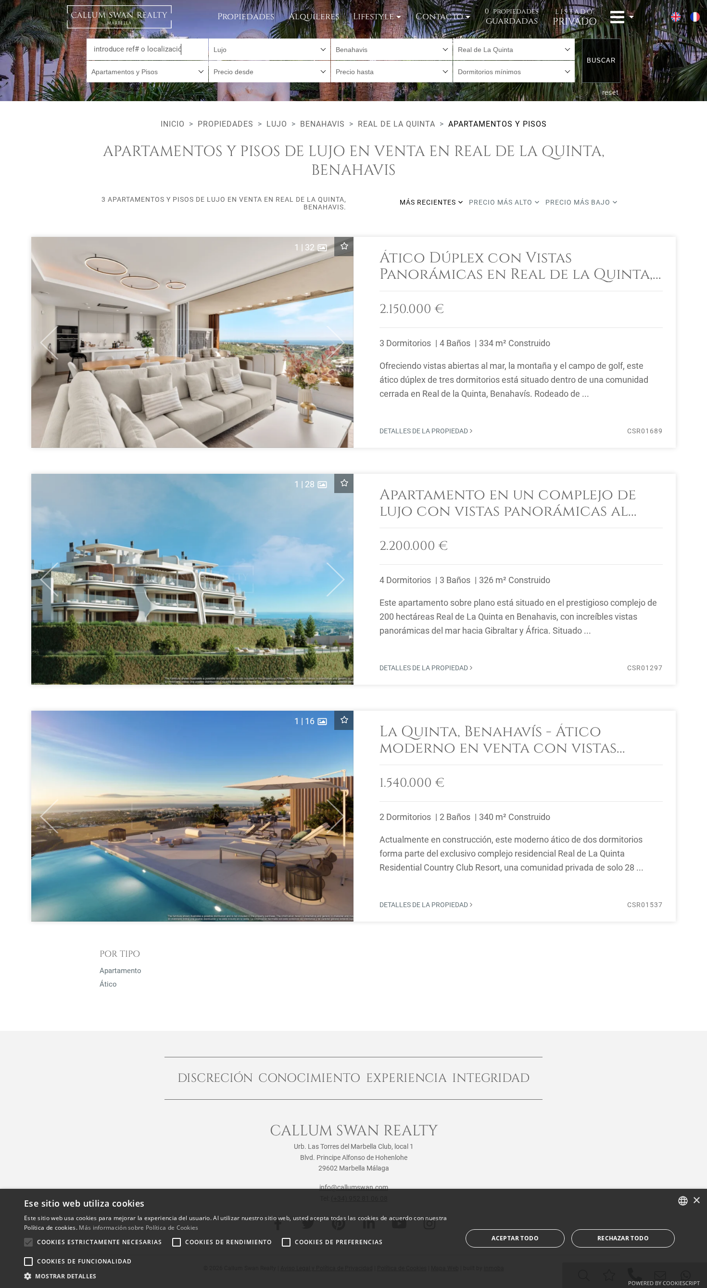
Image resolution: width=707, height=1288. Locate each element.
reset (610, 92)
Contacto (439, 17)
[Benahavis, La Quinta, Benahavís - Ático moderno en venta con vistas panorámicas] (353, 816)
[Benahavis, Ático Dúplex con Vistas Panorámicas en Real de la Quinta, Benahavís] (353, 342)
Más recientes (429, 202)
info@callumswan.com (353, 1187)
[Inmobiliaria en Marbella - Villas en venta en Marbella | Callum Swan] (119, 17)
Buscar (601, 60)
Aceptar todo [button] (515, 1238)
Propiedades (245, 17)
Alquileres (314, 17)
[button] (45, 342)
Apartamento (120, 970)
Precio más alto (501, 202)
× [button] (696, 1200)
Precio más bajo (578, 202)
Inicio (173, 124)
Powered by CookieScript (664, 1283)
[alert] (353, 1238)
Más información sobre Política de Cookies (138, 1227)
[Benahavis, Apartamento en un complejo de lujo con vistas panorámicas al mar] (353, 579)
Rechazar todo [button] (623, 1238)
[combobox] (269, 49)
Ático (108, 984)
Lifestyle (373, 17)
